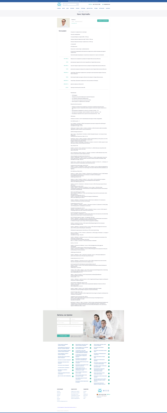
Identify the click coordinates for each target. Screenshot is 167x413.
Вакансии (58, 395)
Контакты (108, 8)
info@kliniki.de (107, 4)
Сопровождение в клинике (75, 395)
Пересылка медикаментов (75, 398)
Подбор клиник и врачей (75, 391)
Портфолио (101, 8)
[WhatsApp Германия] (107, 394)
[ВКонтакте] (104, 391)
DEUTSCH (58, 391)
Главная (79, 11)
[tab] (65, 344)
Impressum (58, 394)
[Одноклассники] (108, 391)
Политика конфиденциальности (62, 401)
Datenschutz (59, 392)
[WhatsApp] (89, 4)
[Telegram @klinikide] (91, 4)
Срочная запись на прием (75, 392)
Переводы (83, 8)
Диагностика (90, 8)
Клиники (72, 8)
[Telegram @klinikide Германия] (109, 394)
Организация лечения (74, 394)
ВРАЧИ (63, 8)
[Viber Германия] (108, 394)
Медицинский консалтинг (73, 1)
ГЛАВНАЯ (59, 8)
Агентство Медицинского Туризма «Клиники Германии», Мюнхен (66, 407)
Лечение (77, 8)
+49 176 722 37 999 (96, 4)
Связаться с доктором (103, 20)
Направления (86, 394)
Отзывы (96, 8)
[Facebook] (106, 391)
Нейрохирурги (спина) (78, 21)
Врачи (85, 392)
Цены (84, 398)
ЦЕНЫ (67, 8)
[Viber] (90, 4)
